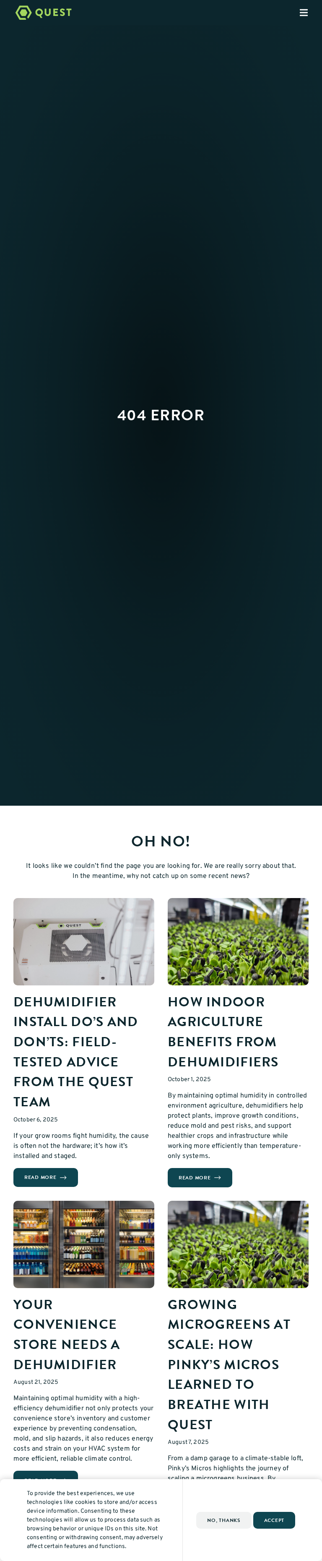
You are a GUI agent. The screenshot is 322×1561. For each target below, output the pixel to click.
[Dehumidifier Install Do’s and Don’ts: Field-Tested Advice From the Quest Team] (83, 941)
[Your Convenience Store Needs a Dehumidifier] (83, 1244)
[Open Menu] (310, 13)
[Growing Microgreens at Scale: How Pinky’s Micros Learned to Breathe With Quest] (238, 1244)
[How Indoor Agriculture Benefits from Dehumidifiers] (238, 941)
